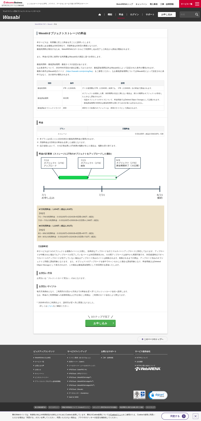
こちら (50, 306)
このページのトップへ (153, 339)
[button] (158, 395)
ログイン (134, 14)
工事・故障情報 (167, 4)
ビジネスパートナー (42, 377)
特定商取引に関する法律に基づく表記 (131, 407)
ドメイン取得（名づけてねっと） (80, 358)
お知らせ (38, 369)
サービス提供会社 (142, 351)
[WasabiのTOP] (99, 14)
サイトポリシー (54, 407)
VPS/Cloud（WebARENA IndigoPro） (81, 381)
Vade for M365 (73, 397)
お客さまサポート (108, 351)
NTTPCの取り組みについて (146, 365)
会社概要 (140, 361)
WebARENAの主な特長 (43, 358)
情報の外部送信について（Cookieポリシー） (76, 407)
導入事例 (154, 4)
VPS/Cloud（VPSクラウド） (78, 373)
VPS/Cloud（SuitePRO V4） (78, 369)
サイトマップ (150, 407)
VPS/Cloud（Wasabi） (76, 389)
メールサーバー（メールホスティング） (82, 365)
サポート (150, 14)
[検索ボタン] (196, 14)
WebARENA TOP (40, 24)
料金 (121, 14)
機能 (110, 14)
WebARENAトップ (124, 4)
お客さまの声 (39, 365)
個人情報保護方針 (40, 407)
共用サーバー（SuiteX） (77, 361)
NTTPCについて (142, 358)
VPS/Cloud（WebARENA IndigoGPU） (82, 385)
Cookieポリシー (116, 415)
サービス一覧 (39, 361)
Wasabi (11, 17)
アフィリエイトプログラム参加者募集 (48, 381)
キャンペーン (141, 4)
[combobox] (190, 14)
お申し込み (166, 14)
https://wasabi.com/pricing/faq (79, 71)
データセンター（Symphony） (79, 393)
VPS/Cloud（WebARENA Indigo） (80, 377)
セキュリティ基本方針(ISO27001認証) (105, 407)
